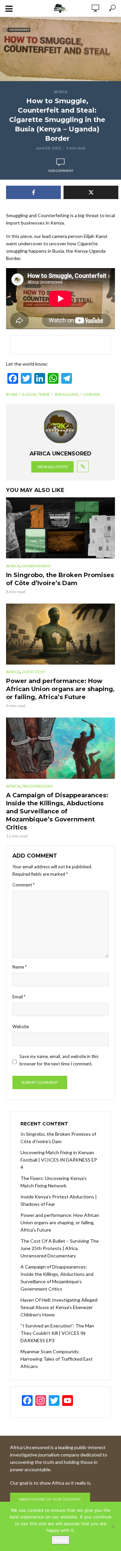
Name (19, 967)
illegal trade (36, 394)
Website (20, 1026)
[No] (112, 1526)
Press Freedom (37, 786)
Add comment (60, 171)
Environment (36, 565)
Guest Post (33, 671)
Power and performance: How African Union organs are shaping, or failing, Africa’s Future (60, 689)
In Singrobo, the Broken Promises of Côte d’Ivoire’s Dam (60, 579)
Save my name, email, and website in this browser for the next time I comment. (58, 1060)
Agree (60, 1540)
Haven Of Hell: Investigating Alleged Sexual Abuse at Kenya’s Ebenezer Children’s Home (59, 1307)
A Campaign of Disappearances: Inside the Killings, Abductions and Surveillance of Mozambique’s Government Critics (57, 811)
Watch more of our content (50, 1499)
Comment (23, 884)
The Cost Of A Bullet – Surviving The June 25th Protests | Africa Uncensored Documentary (60, 1248)
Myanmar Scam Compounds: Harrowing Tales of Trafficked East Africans (57, 1359)
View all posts (52, 466)
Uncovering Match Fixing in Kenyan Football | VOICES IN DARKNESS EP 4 (59, 1160)
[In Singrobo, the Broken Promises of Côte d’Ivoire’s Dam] (60, 527)
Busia (11, 394)
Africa (61, 91)
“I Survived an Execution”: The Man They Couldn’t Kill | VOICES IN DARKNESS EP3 (57, 1333)
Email (19, 996)
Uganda (91, 394)
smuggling (66, 394)
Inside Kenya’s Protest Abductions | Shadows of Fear (59, 1200)
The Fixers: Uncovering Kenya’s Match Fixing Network (54, 1181)
